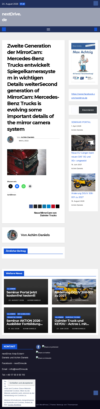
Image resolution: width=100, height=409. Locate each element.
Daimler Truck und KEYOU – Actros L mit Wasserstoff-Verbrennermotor (70, 325)
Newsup (60, 405)
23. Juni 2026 (63, 329)
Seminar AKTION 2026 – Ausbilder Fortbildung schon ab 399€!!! (24, 324)
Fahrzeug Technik (73, 317)
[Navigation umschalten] (48, 29)
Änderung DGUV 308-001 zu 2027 (74, 293)
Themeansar (72, 405)
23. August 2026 (16, 300)
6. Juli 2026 (14, 329)
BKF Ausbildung (24, 314)
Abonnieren (88, 110)
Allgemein (11, 289)
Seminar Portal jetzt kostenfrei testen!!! (22, 293)
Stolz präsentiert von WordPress (35, 405)
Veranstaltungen (14, 317)
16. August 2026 (64, 300)
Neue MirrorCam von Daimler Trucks (45, 214)
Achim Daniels (27, 137)
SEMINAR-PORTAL (81, 122)
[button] (91, 29)
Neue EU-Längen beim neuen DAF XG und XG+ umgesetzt (82, 157)
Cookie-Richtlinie (14, 405)
